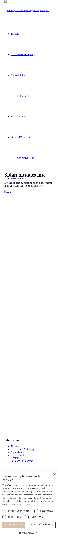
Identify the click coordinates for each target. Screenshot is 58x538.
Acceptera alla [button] (14, 524)
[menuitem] (32, 33)
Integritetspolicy (24, 504)
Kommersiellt (17, 455)
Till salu (15, 446)
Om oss (21, 157)
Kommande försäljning (22, 449)
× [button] (54, 474)
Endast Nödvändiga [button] (41, 524)
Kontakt (15, 458)
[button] (29, 532)
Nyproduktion (18, 452)
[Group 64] (26, 10)
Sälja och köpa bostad (22, 460)
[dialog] (29, 504)
